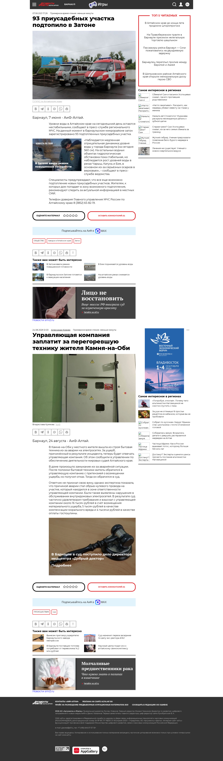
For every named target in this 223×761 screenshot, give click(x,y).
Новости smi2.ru (43, 320)
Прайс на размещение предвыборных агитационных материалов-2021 (91, 705)
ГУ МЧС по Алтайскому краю (47, 101)
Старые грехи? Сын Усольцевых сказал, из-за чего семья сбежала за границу (170, 129)
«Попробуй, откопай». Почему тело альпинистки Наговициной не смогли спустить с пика (170, 403)
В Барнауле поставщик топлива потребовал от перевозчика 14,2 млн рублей (63, 648)
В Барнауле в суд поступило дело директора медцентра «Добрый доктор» (91, 556)
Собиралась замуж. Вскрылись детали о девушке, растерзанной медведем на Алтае (169, 435)
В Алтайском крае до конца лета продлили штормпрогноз (164, 24)
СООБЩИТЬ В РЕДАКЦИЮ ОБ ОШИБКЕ (150, 705)
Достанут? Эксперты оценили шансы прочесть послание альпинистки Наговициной (171, 457)
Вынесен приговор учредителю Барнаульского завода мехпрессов (63, 638)
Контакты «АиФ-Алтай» (67, 702)
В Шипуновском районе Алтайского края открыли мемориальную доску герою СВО (164, 77)
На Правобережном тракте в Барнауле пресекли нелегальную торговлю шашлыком (164, 37)
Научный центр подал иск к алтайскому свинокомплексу (113, 647)
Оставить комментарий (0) (111, 216)
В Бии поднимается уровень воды (115, 264)
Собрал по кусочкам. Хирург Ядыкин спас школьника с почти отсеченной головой (171, 425)
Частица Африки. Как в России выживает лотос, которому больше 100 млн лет (170, 446)
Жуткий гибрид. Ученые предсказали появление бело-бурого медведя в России (171, 140)
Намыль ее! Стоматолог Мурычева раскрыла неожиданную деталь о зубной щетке (169, 118)
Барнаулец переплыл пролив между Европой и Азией (164, 63)
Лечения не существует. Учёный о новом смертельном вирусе (169, 149)
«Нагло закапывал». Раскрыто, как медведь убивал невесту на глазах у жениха (170, 108)
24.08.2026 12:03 (40, 330)
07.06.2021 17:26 (40, 13)
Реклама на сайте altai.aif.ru (97, 702)
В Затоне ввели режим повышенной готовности (59, 265)
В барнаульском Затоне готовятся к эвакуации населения (64, 275)
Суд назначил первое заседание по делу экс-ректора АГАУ (114, 636)
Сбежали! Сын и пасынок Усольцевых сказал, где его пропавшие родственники (171, 97)
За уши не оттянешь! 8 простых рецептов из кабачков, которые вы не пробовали (171, 414)
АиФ (58, 424)
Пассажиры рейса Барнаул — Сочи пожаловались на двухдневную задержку (164, 50)
